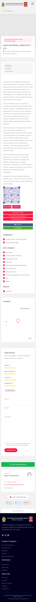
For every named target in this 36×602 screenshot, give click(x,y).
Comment (7, 417)
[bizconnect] (15, 4)
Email (6, 408)
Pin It (27, 503)
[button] (6, 321)
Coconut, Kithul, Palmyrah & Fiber (13, 39)
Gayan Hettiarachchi (11, 476)
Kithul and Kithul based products (16, 265)
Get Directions (26, 308)
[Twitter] (3, 535)
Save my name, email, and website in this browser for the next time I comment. (18, 444)
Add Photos (11, 390)
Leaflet (29, 338)
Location (7, 68)
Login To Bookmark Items (19, 497)
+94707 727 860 (18, 213)
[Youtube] (8, 535)
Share (9, 503)
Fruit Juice (9, 262)
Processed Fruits (11, 272)
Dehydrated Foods (11, 259)
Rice (7, 278)
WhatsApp (19, 228)
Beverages (9, 252)
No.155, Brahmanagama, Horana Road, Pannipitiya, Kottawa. (17, 52)
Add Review (9, 71)
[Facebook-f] (5, 535)
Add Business (8, 11)
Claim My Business (18, 511)
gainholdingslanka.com (19, 219)
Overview (8, 66)
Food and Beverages (10, 41)
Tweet (19, 503)
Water (8, 281)
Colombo (8, 291)
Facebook (18, 225)
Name (6, 399)
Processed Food (11, 269)
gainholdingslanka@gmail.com (19, 216)
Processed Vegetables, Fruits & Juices (17, 275)
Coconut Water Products (13, 256)
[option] (18, 31)
